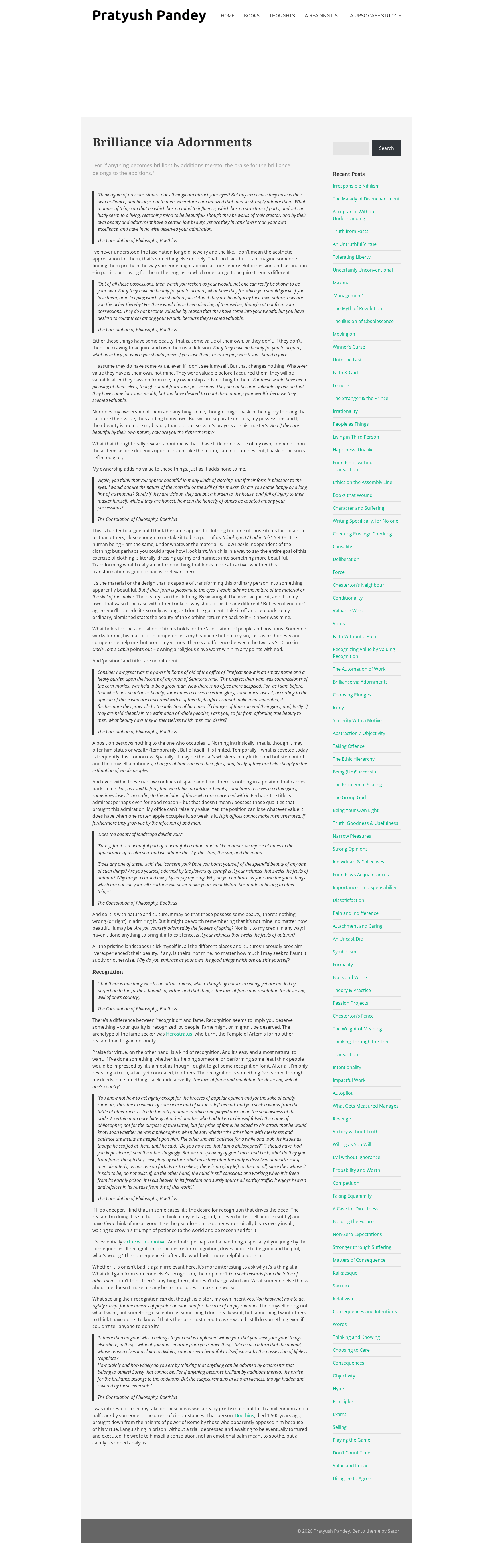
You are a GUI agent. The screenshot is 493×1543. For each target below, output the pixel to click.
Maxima (341, 283)
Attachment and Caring (358, 926)
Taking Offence (349, 746)
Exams (340, 1414)
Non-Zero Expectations (357, 1234)
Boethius (244, 1415)
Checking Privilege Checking (362, 534)
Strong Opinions (350, 849)
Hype (338, 1388)
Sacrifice (342, 1286)
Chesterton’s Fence (353, 1016)
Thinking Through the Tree (361, 1041)
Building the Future (353, 1221)
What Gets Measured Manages (366, 1106)
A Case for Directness (356, 1209)
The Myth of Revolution (357, 308)
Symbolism (344, 952)
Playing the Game (351, 1440)
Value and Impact (351, 1465)
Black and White (350, 977)
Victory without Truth (356, 1131)
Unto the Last (347, 360)
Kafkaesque (345, 1273)
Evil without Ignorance (356, 1157)
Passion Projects (350, 1003)
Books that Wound (353, 495)
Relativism (344, 1298)
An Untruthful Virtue (355, 244)
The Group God (349, 797)
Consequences (348, 1363)
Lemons (341, 385)
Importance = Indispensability (364, 887)
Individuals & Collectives (358, 862)
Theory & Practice (352, 990)
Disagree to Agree (352, 1478)
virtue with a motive (144, 1242)
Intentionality (347, 1067)
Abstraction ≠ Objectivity (359, 733)
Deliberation (346, 559)
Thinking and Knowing (356, 1337)
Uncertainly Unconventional (363, 270)
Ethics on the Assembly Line (362, 482)
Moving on (344, 334)
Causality (342, 546)
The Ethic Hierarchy (354, 759)
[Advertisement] (246, 74)
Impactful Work (349, 1080)
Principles (343, 1401)
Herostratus (179, 1034)
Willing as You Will (352, 1144)
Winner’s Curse (349, 347)
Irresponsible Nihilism (356, 186)
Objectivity (344, 1376)
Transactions (347, 1054)
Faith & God (345, 372)
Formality (343, 964)
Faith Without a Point (355, 636)
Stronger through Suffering (362, 1247)
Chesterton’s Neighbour (358, 585)
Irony (338, 707)
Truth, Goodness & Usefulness (365, 823)
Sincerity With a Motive (357, 720)
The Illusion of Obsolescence (363, 321)
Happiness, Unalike (353, 450)
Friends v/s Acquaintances (361, 874)
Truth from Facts (351, 231)
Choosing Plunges (352, 695)
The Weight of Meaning (357, 1029)
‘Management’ (348, 295)
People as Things (351, 424)
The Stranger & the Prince (360, 398)
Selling (340, 1427)
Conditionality (348, 598)
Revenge (342, 1119)
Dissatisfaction (348, 900)
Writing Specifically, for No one (365, 521)
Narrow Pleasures (352, 836)
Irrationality (345, 411)
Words (340, 1324)
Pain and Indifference (356, 913)
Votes (339, 623)
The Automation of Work (359, 669)
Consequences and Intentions (365, 1311)
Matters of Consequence (359, 1260)
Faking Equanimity (352, 1196)
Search (386, 148)
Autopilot (343, 1093)
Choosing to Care (351, 1350)
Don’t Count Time (351, 1453)
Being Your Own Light (356, 810)
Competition (346, 1183)
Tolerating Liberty (352, 257)
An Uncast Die (348, 939)
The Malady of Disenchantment (366, 199)
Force (339, 572)
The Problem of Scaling (357, 784)
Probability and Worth (356, 1170)
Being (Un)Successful (355, 772)
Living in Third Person (356, 437)
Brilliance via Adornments (360, 682)
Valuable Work (348, 611)
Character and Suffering (358, 508)
